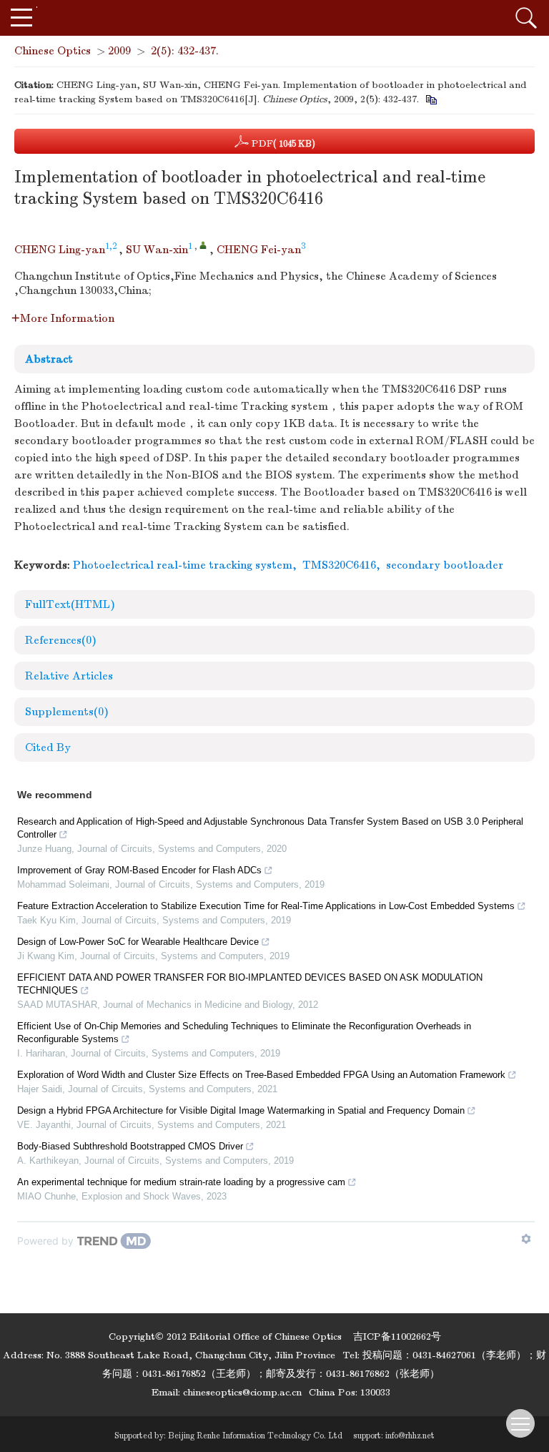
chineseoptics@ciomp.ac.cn (242, 1392)
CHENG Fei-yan (259, 249)
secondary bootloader (444, 565)
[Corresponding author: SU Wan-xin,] (203, 245)
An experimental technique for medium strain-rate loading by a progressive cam (181, 1182)
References (61, 640)
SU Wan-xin (157, 249)
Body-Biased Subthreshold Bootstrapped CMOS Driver (130, 1146)
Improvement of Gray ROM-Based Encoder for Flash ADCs (139, 870)
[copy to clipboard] (431, 99)
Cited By (48, 747)
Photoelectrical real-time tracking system (182, 565)
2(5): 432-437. (185, 50)
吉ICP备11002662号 (397, 1336)
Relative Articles (69, 675)
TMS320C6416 (339, 565)
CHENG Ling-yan (59, 249)
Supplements (67, 711)
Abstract (49, 359)
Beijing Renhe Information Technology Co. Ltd (255, 1436)
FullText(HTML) (70, 604)
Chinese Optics (52, 50)
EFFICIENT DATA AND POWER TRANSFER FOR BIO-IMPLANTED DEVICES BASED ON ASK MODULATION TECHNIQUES (250, 984)
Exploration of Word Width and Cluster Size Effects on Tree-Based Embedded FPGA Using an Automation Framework (261, 1074)
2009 (119, 50)
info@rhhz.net (410, 1436)
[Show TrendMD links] (526, 1239)
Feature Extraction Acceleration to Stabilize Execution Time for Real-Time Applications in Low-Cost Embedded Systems (266, 906)
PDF (282, 143)
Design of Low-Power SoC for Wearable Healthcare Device (138, 941)
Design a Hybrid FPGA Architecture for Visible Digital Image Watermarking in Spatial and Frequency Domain (241, 1110)
